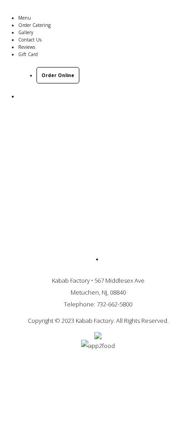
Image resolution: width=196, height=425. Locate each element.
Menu (24, 18)
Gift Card (28, 54)
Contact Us (29, 39)
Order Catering (34, 25)
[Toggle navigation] (178, 8)
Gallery (25, 32)
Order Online (57, 75)
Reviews (26, 47)
